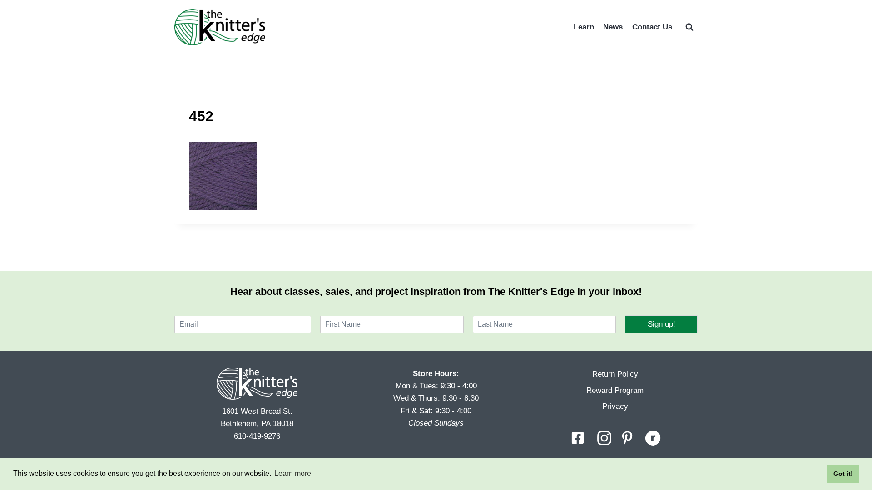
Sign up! (661, 324)
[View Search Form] (689, 27)
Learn (584, 27)
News (613, 27)
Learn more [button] (292, 473)
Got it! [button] (843, 473)
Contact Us (652, 27)
